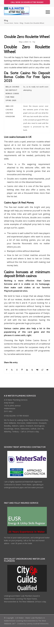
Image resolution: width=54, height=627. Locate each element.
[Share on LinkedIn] (27, 369)
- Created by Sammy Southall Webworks (32, 623)
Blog (6, 20)
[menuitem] (46, 12)
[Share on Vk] (37, 369)
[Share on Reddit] (42, 369)
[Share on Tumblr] (32, 369)
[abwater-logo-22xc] (22, 12)
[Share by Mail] (47, 369)
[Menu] (46, 12)
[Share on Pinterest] (21, 369)
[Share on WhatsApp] (16, 369)
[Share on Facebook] (6, 369)
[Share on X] (11, 369)
